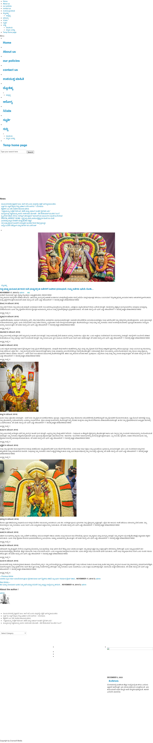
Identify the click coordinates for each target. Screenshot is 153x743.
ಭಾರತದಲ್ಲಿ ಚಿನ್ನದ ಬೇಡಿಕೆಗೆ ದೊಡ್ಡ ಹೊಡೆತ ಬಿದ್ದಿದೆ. (16, 220)
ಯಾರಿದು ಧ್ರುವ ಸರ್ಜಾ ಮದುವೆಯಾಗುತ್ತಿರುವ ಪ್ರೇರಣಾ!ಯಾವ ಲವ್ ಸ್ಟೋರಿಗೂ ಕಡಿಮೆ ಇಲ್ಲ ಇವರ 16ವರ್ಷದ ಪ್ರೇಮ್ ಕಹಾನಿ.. (38, 578)
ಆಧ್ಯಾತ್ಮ (8, 15)
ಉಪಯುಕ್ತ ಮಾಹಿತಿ (9, 11)
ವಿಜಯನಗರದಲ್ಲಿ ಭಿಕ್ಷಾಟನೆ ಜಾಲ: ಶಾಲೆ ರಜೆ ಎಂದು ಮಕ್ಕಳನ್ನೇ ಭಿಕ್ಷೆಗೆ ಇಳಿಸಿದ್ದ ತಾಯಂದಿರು (28, 204)
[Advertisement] (76, 174)
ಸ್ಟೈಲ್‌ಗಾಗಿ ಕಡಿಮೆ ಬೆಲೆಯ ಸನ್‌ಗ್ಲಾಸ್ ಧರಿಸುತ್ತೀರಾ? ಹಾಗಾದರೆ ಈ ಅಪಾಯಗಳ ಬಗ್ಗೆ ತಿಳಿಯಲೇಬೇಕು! (32, 216)
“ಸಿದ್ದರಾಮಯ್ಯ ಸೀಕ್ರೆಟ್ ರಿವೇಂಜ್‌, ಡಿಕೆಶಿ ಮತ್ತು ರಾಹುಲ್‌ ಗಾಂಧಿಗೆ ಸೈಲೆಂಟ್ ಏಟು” (25, 211)
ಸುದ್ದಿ (4, 25)
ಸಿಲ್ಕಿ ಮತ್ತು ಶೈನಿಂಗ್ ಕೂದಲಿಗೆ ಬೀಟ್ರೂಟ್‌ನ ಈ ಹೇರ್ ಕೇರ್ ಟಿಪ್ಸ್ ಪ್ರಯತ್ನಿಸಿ (23, 223)
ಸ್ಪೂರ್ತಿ (5, 22)
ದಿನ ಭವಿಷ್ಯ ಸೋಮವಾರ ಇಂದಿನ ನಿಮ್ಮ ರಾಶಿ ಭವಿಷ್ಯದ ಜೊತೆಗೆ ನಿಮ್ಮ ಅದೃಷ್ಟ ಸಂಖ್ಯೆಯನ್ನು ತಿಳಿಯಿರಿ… (31, 584)
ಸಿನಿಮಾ (5, 20)
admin (22, 292)
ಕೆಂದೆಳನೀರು (114, 680)
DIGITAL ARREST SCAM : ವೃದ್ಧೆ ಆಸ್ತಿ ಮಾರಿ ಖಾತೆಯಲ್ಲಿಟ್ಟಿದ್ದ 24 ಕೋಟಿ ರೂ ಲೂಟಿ (27, 218)
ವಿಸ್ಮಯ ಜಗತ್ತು (10, 30)
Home (5, 1)
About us (6, 3)
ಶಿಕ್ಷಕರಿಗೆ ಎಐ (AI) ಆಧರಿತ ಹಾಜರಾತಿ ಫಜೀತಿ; (15, 208)
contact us (7, 8)
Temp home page (9, 32)
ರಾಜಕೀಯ (9, 27)
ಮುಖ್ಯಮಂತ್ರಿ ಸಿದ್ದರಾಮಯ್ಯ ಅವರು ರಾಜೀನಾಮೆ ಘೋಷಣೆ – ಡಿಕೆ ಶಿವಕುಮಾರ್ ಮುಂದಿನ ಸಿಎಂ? (30, 213)
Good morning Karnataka (9, 194)
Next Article (5, 582)
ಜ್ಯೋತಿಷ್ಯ (6, 13)
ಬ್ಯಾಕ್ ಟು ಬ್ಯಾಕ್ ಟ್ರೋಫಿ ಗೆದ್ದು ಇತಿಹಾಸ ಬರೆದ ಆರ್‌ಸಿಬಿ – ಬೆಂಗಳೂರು (22, 206)
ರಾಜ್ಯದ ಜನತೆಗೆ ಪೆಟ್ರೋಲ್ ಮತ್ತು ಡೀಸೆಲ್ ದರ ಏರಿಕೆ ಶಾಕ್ (18, 225)
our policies (7, 6)
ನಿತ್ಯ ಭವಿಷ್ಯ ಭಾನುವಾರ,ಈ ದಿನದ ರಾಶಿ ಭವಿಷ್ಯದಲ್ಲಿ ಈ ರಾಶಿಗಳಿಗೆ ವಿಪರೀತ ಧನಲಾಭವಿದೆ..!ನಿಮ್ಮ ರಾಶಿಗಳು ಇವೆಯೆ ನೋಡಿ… (47, 288)
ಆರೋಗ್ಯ (5, 18)
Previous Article (6, 576)
